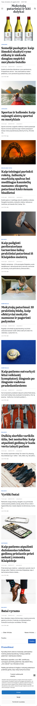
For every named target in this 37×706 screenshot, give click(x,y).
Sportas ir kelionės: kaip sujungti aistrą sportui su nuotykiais (18, 115)
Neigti (18, 697)
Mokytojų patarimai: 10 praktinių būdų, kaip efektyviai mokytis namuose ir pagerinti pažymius (17, 314)
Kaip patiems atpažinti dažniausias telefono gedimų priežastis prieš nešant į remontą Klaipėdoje (17, 553)
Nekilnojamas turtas (6, 168)
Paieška (3, 638)
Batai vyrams (10, 611)
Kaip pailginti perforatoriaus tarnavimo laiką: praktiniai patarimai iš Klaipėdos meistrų (17, 249)
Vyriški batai (10, 494)
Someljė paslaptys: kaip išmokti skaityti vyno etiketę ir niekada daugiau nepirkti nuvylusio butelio (17, 55)
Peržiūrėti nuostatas (18, 702)
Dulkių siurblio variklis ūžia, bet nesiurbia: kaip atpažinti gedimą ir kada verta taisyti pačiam (18, 440)
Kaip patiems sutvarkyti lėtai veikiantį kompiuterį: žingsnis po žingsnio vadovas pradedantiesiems (18, 378)
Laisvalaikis (4, 44)
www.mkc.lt (19, 66)
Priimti (18, 692)
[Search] (35, 8)
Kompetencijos (5, 303)
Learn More (4, 76)
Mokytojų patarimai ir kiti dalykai (19, 8)
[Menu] (2, 8)
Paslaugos (4, 239)
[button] (34, 675)
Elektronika (4, 543)
